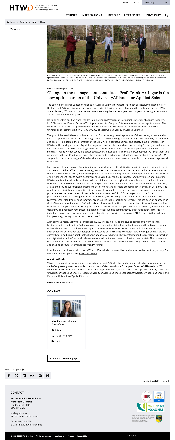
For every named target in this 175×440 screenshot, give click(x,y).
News (34, 22)
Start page (11, 22)
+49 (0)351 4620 (23, 421)
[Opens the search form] (166, 15)
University (153, 15)
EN (133, 3)
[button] (23, 369)
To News (15, 29)
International (92, 15)
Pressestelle (163, 381)
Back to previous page (64, 358)
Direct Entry (149, 3)
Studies (71, 15)
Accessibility (82, 436)
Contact (125, 3)
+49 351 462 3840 (63, 335)
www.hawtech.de (88, 253)
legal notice (59, 436)
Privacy (71, 436)
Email (57, 341)
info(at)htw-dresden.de (30, 424)
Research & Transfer (124, 15)
